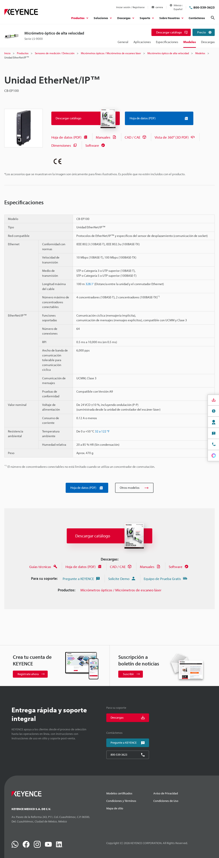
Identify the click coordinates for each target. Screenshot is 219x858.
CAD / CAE (132, 137)
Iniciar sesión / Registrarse (130, 7)
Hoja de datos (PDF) (66, 137)
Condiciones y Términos (121, 801)
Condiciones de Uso (165, 801)
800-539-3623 (204, 7)
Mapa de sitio (114, 808)
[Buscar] (213, 18)
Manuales (103, 137)
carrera (159, 7)
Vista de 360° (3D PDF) (172, 137)
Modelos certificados (119, 793)
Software (92, 145)
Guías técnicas (40, 566)
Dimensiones (61, 145)
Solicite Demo (118, 578)
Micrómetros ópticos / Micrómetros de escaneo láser (120, 590)
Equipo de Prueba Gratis (162, 578)
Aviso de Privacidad (165, 793)
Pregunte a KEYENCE (78, 578)
